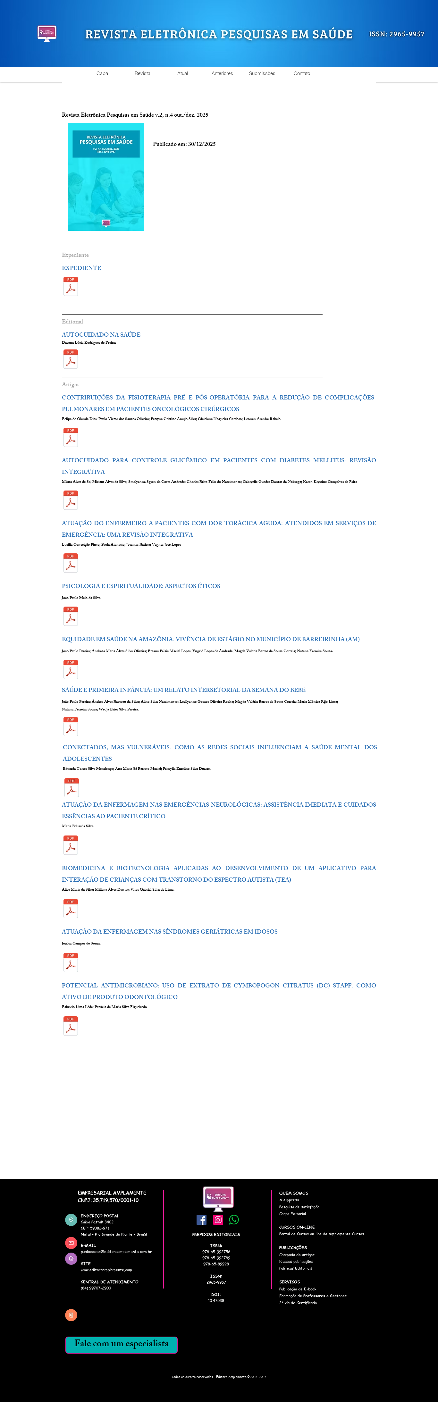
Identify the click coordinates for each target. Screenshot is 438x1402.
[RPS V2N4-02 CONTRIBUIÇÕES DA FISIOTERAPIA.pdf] (71, 438)
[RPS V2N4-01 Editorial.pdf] (71, 359)
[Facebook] (201, 1220)
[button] (142, 73)
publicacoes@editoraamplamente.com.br (116, 1251)
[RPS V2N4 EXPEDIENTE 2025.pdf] (71, 287)
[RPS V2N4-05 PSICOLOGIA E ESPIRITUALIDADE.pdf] (71, 617)
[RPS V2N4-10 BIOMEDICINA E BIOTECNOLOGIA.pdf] (71, 909)
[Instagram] (218, 1220)
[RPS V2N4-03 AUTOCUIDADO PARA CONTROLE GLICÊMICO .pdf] (71, 500)
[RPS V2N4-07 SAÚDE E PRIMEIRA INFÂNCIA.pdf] (71, 727)
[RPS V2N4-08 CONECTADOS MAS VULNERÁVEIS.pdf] (71, 788)
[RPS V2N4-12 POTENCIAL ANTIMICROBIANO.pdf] (71, 1026)
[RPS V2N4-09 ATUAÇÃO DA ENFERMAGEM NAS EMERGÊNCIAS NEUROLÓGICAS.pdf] (71, 845)
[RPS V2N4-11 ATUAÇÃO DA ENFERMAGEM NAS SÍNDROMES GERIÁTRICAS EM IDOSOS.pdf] (71, 963)
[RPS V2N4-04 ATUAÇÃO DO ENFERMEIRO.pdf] (71, 563)
